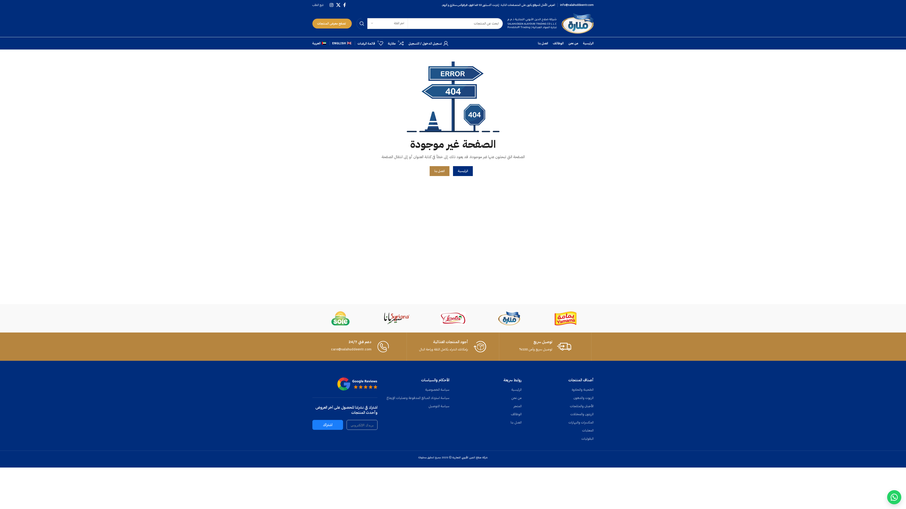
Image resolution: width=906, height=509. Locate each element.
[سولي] (340, 318)
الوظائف (516, 414)
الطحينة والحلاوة (583, 389)
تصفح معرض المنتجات (331, 23)
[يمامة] (565, 318)
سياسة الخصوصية (437, 389)
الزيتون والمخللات (582, 414)
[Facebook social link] (344, 4)
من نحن (516, 398)
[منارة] (509, 318)
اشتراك (327, 425)
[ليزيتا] (453, 318)
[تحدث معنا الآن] (894, 497)
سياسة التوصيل (438, 406)
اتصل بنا (516, 422)
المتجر (518, 406)
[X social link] (338, 4)
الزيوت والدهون (583, 398)
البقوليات (587, 438)
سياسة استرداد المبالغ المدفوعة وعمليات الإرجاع (417, 398)
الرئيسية (516, 389)
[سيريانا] (397, 318)
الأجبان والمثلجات (582, 406)
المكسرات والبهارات (581, 422)
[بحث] (362, 23)
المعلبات (588, 430)
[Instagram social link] (331, 4)
